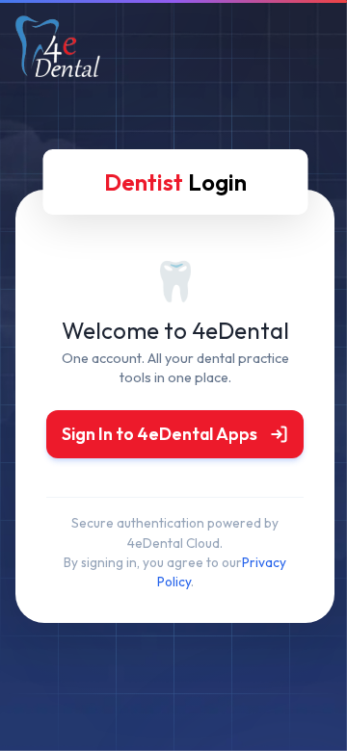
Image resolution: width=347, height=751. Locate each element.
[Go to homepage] (57, 69)
